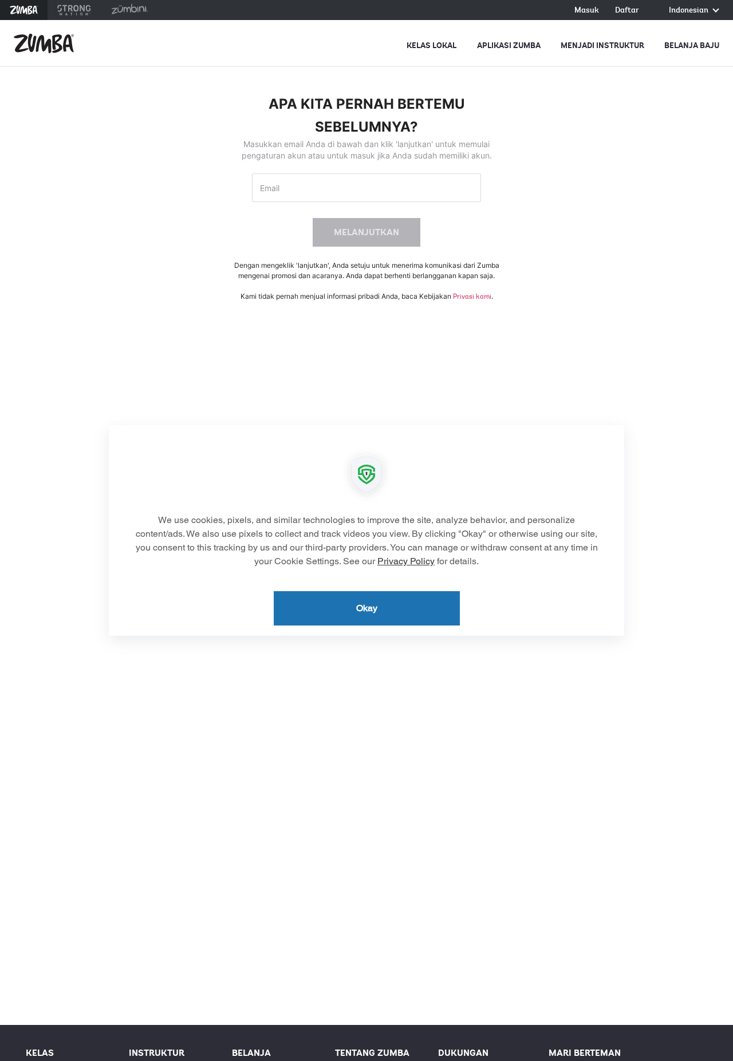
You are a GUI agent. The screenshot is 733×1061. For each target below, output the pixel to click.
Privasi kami (472, 296)
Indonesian (689, 10)
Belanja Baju (691, 45)
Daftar (627, 10)
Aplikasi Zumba (509, 45)
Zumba (24, 10)
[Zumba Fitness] (44, 43)
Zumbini (129, 10)
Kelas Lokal (431, 45)
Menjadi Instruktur (602, 45)
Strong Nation (74, 10)
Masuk (586, 10)
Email (269, 188)
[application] (366, 530)
